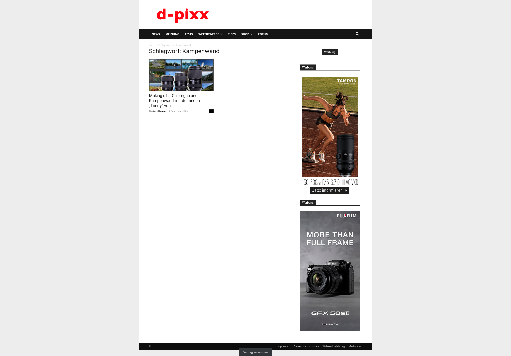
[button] (357, 34)
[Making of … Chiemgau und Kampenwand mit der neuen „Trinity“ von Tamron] (181, 75)
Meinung (172, 34)
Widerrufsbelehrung (334, 346)
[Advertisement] (289, 15)
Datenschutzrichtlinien (306, 346)
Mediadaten (355, 346)
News (156, 34)
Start (151, 45)
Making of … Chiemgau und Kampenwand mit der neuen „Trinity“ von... (174, 100)
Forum (263, 34)
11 (211, 111)
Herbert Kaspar (157, 110)
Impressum (283, 346)
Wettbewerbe (208, 34)
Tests (189, 34)
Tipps (232, 34)
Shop (245, 34)
